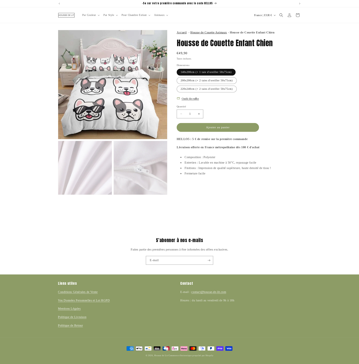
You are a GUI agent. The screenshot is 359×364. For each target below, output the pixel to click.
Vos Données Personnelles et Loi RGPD (84, 300)
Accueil (182, 32)
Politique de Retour (70, 325)
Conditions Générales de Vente (78, 292)
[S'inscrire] (209, 260)
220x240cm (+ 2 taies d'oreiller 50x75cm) (207, 88)
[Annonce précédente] (59, 3)
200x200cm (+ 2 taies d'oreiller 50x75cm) (207, 80)
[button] (90, 15)
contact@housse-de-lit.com (208, 292)
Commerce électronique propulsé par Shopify (190, 355)
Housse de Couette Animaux (208, 32)
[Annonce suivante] (300, 3)
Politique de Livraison (72, 317)
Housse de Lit (161, 355)
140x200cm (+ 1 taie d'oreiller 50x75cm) (206, 72)
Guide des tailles (190, 98)
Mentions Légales (69, 308)
